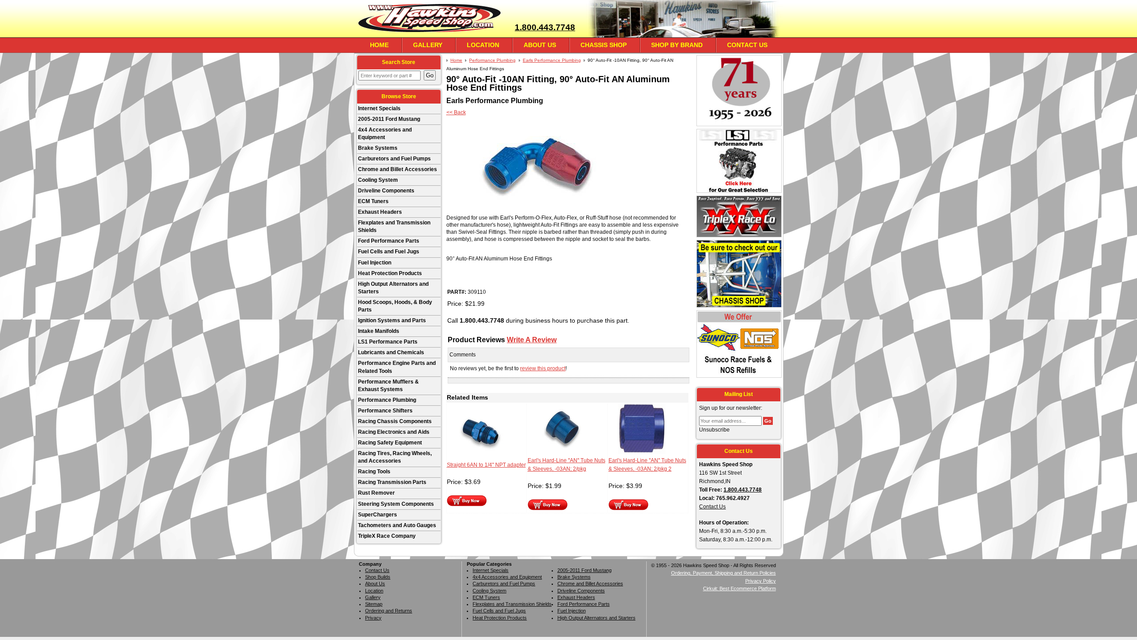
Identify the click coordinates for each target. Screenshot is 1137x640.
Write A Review (532, 340)
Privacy (373, 617)
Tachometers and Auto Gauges (397, 525)
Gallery (427, 44)
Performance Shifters (385, 410)
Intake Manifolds (378, 331)
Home (379, 44)
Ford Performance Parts (388, 241)
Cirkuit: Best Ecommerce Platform (739, 588)
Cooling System (378, 180)
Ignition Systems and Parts (392, 320)
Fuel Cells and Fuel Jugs (388, 251)
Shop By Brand (677, 44)
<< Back (456, 112)
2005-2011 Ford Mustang (389, 119)
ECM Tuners (373, 201)
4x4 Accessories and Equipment (385, 133)
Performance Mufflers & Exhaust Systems (388, 385)
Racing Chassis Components (395, 421)
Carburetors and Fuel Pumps (394, 158)
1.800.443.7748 (545, 27)
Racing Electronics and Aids (393, 432)
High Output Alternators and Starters (393, 287)
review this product (542, 368)
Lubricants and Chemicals (391, 352)
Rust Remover (376, 493)
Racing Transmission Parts (392, 482)
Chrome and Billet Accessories (397, 169)
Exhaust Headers (380, 212)
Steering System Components (396, 504)
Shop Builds (377, 577)
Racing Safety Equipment (390, 442)
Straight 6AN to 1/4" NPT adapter (486, 465)
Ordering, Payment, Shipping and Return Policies (723, 573)
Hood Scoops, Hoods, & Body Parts (395, 306)
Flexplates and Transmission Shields (394, 226)
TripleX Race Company (387, 536)
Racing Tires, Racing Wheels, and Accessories (395, 457)
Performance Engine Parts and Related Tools (397, 366)
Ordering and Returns (388, 610)
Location (483, 44)
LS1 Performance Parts (387, 341)
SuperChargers (377, 514)
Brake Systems (378, 148)
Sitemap (373, 604)
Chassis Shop (603, 44)
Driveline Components (386, 190)
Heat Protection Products (390, 273)
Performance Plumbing (387, 400)
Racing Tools (374, 471)
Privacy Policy (760, 581)
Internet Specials (379, 108)
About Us (540, 44)
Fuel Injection (374, 262)
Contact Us (747, 44)
